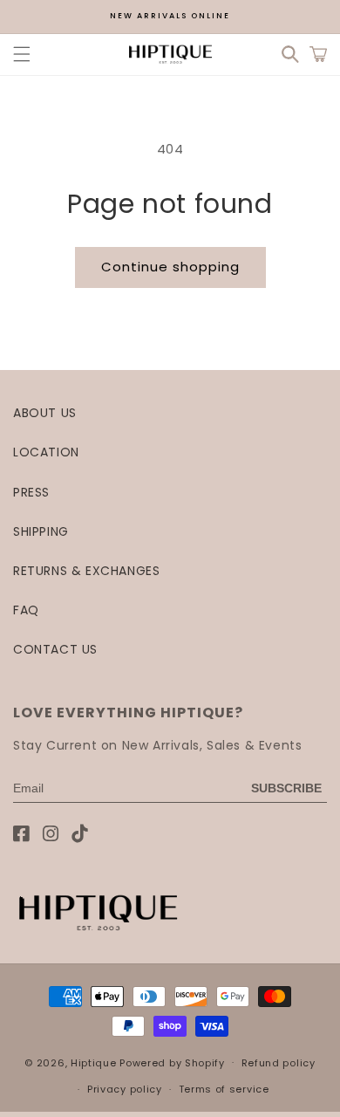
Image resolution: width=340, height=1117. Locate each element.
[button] (22, 54)
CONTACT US (55, 649)
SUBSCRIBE (286, 788)
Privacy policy (124, 1089)
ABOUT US (45, 412)
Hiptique (95, 1062)
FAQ (26, 610)
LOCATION (46, 452)
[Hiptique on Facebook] (21, 834)
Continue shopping (170, 266)
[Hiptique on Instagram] (51, 834)
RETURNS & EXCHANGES (86, 570)
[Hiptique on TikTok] (79, 834)
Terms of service (224, 1089)
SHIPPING (41, 531)
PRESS (31, 492)
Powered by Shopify (172, 1062)
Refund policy (278, 1063)
